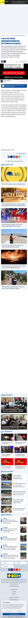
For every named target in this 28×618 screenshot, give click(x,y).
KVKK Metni (20, 611)
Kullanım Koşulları (14, 597)
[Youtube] (17, 570)
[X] (12, 570)
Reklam (14, 593)
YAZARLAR (5, 566)
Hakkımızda (14, 589)
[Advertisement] (14, 341)
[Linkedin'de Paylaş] (14, 157)
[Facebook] (9, 570)
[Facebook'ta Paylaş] (2, 61)
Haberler (3, 35)
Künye (14, 591)
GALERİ (18, 562)
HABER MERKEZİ (7, 81)
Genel (7, 35)
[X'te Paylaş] (5, 61)
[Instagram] (14, 570)
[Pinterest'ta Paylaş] (17, 157)
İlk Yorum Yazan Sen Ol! (15, 161)
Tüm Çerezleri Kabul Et (14, 614)
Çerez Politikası (8, 611)
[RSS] (19, 570)
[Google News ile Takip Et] (24, 81)
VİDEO (4, 562)
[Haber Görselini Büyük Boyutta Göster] (14, 71)
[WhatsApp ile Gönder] (19, 157)
